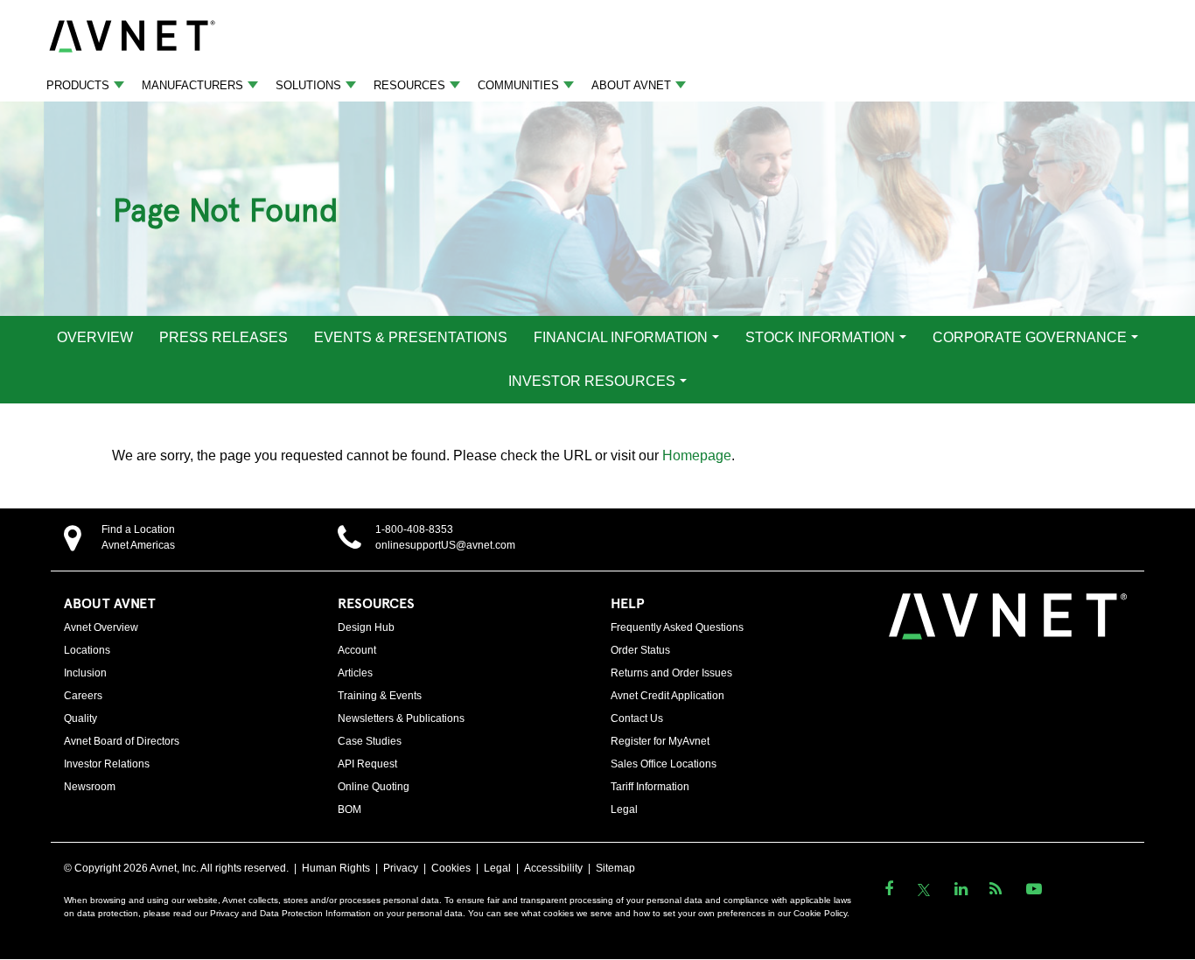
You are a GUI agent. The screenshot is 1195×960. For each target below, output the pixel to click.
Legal (624, 809)
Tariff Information (650, 787)
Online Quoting (373, 787)
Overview (95, 337)
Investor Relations (107, 764)
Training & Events (380, 696)
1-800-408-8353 (414, 529)
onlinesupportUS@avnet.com (445, 545)
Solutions (308, 85)
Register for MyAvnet (660, 741)
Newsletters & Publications (401, 718)
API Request (367, 764)
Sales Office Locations (663, 764)
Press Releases (223, 337)
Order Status (640, 650)
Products (77, 85)
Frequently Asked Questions (677, 627)
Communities (518, 85)
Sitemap (615, 868)
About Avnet (631, 85)
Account (357, 650)
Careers (83, 696)
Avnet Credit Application (667, 696)
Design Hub (366, 627)
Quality (80, 718)
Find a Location (138, 529)
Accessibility (553, 868)
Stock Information (820, 337)
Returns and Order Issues (671, 673)
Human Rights (336, 868)
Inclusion (85, 673)
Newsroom (89, 787)
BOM (349, 809)
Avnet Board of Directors (121, 741)
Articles (355, 673)
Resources (409, 85)
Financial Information (621, 337)
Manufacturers (192, 85)
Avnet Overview (101, 627)
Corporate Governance (1030, 337)
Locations (87, 650)
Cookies (451, 868)
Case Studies (370, 741)
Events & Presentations (410, 337)
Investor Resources (591, 381)
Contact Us (637, 718)
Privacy (400, 868)
